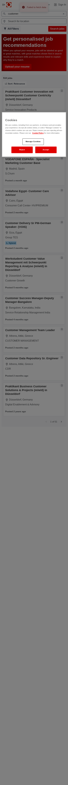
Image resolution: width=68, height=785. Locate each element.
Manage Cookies (33, 142)
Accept (46, 150)
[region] (34, 134)
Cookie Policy (38, 133)
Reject (22, 150)
